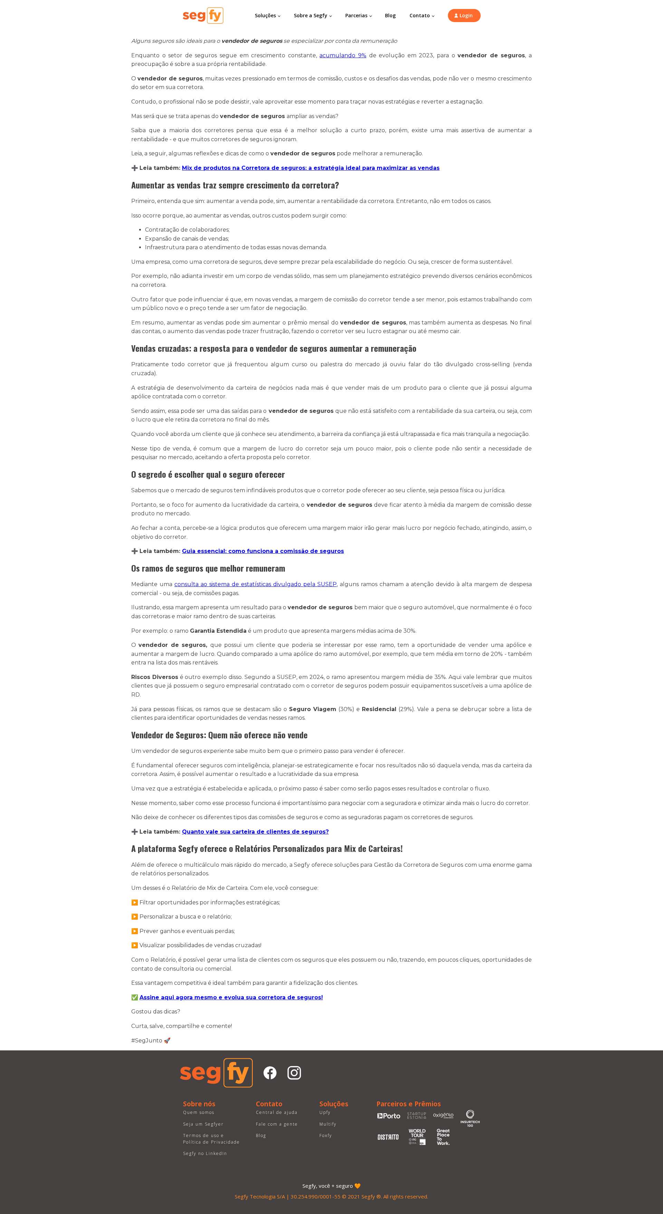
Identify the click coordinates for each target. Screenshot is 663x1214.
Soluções (265, 15)
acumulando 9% (342, 55)
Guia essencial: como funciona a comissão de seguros (263, 551)
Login (466, 15)
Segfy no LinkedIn (205, 1153)
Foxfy (325, 1135)
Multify (328, 1124)
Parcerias (356, 15)
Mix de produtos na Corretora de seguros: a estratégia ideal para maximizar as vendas (311, 168)
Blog (390, 15)
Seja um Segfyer (203, 1124)
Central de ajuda (277, 1112)
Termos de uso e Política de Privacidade (211, 1139)
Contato (420, 15)
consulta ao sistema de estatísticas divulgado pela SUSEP (255, 584)
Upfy (325, 1112)
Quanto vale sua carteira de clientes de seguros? (255, 831)
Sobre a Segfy (310, 15)
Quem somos (198, 1112)
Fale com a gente (277, 1124)
